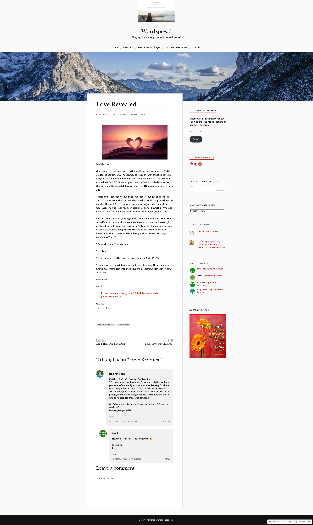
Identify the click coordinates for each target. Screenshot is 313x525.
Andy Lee (201, 289)
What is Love (123, 325)
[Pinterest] (191, 164)
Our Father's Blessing (209, 231)
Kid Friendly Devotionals (176, 47)
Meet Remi (128, 47)
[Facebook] (200, 164)
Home (115, 47)
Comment (164, 496)
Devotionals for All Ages (149, 47)
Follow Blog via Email (203, 110)
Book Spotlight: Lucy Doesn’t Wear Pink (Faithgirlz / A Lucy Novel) (212, 244)
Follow (196, 139)
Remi (125, 114)
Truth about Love (106, 325)
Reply (167, 421)
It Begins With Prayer (213, 269)
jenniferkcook (117, 373)
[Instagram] (196, 164)
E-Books (196, 47)
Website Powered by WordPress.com (156, 520)
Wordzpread (156, 31)
